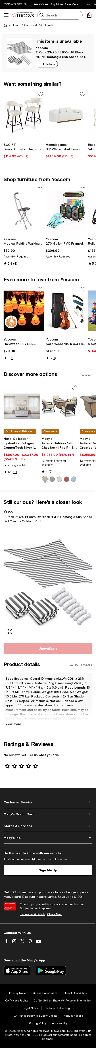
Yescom (42, 48)
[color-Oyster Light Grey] (52, 479)
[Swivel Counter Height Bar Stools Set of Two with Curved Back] (24, 115)
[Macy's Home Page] (23, 15)
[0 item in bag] (89, 15)
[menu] (6, 15)
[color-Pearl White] (59, 479)
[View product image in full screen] (10, 631)
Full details (47, 64)
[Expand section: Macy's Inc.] (48, 837)
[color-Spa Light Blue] (73, 479)
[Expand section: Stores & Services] (48, 826)
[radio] (45, 479)
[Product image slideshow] (48, 582)
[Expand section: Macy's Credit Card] (48, 814)
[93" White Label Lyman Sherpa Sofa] (66, 115)
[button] (48, 582)
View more (13, 724)
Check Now (54, 914)
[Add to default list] (40, 94)
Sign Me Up (48, 870)
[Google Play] (51, 970)
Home (15, 25)
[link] (24, 150)
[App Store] (17, 970)
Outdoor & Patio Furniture (40, 25)
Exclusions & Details (32, 914)
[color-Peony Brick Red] (66, 479)
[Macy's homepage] (5, 25)
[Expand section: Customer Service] (48, 802)
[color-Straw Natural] (45, 479)
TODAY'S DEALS (15, 4)
